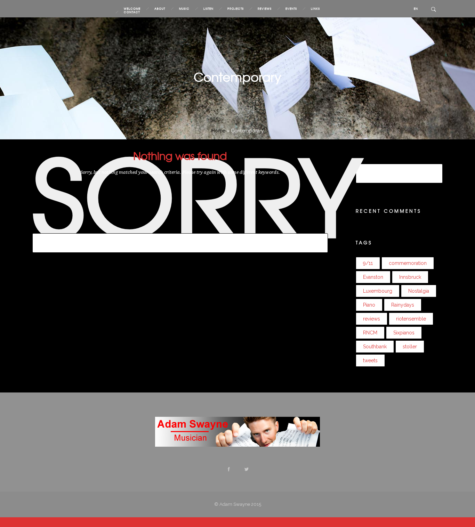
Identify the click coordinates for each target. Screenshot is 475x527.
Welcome (132, 8)
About (159, 8)
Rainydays (101, 265)
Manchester (306, 257)
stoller (294, 265)
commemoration (69, 257)
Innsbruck (207, 257)
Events (291, 8)
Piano (83, 265)
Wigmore (61, 274)
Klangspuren (232, 257)
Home (218, 130)
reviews (164, 265)
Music (184, 8)
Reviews (265, 8)
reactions (122, 265)
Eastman (136, 257)
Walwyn (41, 274)
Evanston (156, 257)
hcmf (190, 257)
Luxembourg (261, 257)
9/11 (37, 257)
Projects (235, 8)
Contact (132, 12)
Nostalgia (42, 265)
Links (315, 8)
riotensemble (187, 265)
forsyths (175, 257)
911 (46, 257)
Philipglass (64, 265)
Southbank (275, 265)
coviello (96, 257)
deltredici (115, 257)
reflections (144, 265)
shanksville (229, 265)
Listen (208, 8)
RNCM (209, 265)
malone (284, 257)
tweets (308, 265)
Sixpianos (252, 265)
